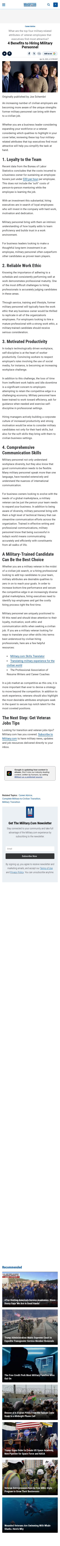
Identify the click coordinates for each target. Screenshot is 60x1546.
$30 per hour (30, 179)
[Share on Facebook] (29, 53)
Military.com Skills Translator (27, 656)
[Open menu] (3, 5)
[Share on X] (34, 53)
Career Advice (30, 26)
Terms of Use (46, 868)
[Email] (39, 53)
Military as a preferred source (28, 777)
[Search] (49, 5)
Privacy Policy (17, 872)
